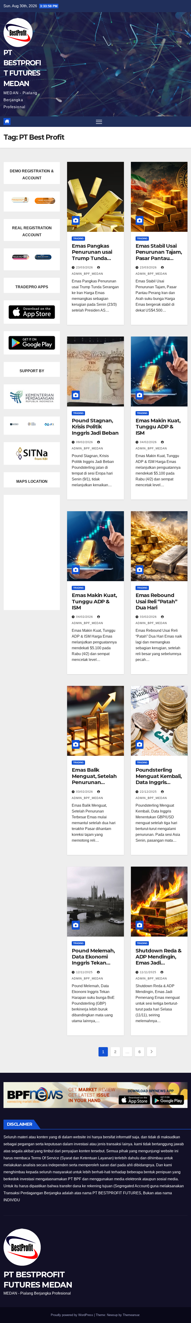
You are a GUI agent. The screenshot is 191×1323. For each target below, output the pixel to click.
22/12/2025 (149, 791)
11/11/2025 (148, 972)
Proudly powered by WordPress (72, 1315)
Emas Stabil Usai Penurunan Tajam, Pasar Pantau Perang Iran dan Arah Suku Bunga (159, 258)
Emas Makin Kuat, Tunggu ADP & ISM (158, 426)
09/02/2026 (85, 442)
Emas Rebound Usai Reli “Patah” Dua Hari (156, 601)
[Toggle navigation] (99, 121)
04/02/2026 (149, 442)
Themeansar (131, 1315)
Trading (78, 238)
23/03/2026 (85, 267)
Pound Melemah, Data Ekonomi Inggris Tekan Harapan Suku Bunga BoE (93, 963)
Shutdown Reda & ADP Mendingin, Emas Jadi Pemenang (159, 960)
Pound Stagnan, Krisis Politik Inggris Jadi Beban (95, 426)
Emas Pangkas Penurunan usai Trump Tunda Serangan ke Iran (93, 255)
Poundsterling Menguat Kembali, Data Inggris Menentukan (159, 779)
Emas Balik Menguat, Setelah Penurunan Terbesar (94, 779)
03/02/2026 (149, 616)
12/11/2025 (85, 972)
